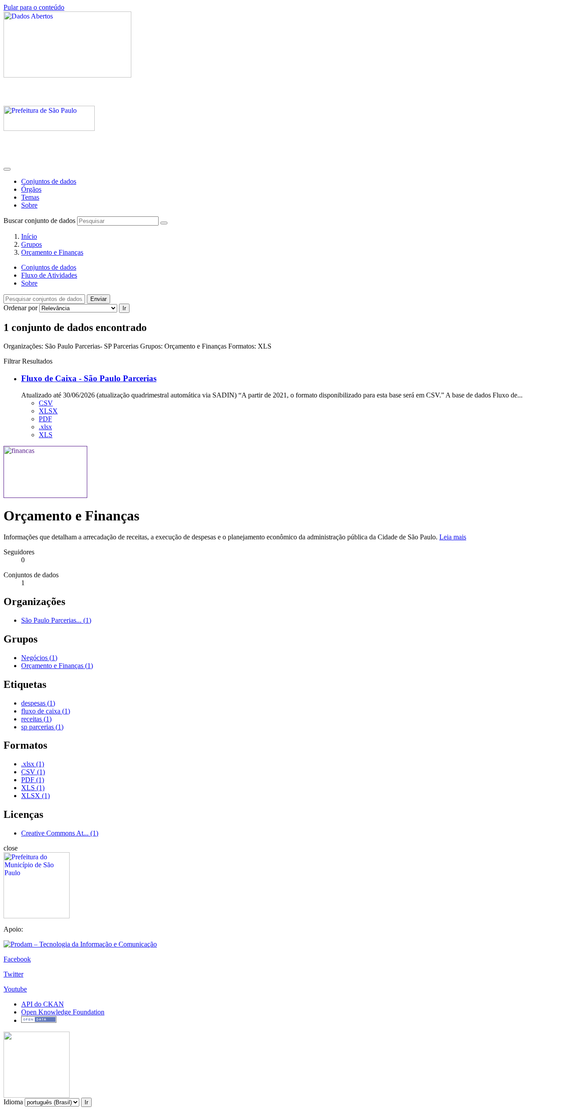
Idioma (13, 1102)
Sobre (29, 205)
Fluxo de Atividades (49, 275)
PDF (45, 419)
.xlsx (45, 427)
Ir (124, 308)
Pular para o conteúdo (34, 7)
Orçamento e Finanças (52, 252)
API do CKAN (42, 1004)
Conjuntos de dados (48, 181)
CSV (46, 403)
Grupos (31, 244)
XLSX (48, 411)
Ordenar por (20, 308)
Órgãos (31, 189)
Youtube (15, 989)
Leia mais (452, 537)
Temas (30, 197)
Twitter (13, 974)
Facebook (17, 959)
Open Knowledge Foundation (62, 1012)
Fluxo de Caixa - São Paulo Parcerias (88, 378)
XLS (45, 434)
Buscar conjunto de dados (39, 220)
